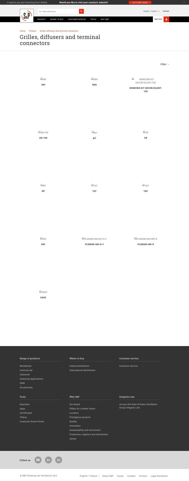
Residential (25, 365)
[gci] (94, 132)
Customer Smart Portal (32, 421)
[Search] (81, 11)
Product (33, 31)
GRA (94, 84)
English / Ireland (150, 11)
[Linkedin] (48, 459)
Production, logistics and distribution (89, 434)
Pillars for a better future (82, 408)
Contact (166, 11)
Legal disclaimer (159, 475)
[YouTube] (38, 459)
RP (43, 191)
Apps (22, 408)
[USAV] (43, 292)
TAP (145, 191)
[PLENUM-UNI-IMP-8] (146, 238)
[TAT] (94, 185)
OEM (22, 383)
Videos (23, 417)
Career (73, 438)
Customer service (128, 365)
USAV (43, 297)
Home (23, 31)
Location (74, 412)
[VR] (146, 132)
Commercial (26, 370)
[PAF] (43, 238)
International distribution (82, 370)
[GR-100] (43, 132)
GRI (43, 84)
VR (145, 137)
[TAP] (146, 185)
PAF (43, 244)
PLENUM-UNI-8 (146, 244)
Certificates (26, 412)
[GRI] (43, 79)
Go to (140, 2)
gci (94, 137)
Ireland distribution (79, 365)
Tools (93, 19)
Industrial (25, 374)
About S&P (108, 475)
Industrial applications (31, 378)
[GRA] (94, 79)
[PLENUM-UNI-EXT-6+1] (94, 238)
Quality (73, 421)
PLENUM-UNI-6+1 (94, 244)
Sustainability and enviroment (85, 430)
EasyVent (24, 404)
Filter (163, 64)
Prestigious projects (80, 417)
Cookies (131, 475)
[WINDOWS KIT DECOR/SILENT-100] (146, 81)
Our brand (75, 404)
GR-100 (43, 137)
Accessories (26, 387)
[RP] (43, 185)
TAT (94, 191)
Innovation (75, 425)
